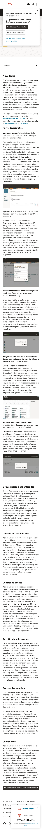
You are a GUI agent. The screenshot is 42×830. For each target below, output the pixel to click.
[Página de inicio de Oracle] (9, 4)
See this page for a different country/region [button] (15, 39)
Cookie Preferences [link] (9, 805)
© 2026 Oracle (7, 801)
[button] (4, 4)
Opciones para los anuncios (25, 805)
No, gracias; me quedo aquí (15, 32)
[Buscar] (23, 4)
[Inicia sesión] (33, 4)
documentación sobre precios (16, 123)
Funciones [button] (6, 65)
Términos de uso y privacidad (26, 801)
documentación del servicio (14, 118)
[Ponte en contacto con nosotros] (37, 4)
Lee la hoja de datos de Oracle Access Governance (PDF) (21, 787)
